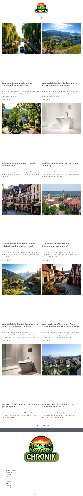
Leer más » (6, 99)
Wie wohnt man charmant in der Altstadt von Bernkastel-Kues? (18, 244)
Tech (7, 483)
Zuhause (9, 472)
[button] (41, 18)
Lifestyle (9, 477)
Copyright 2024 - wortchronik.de (41, 494)
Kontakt (9, 488)
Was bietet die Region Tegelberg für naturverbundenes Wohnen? (20, 325)
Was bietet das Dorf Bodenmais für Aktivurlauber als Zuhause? (60, 84)
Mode (8, 479)
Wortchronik (10, 470)
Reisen (8, 481)
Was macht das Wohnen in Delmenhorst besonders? (55, 244)
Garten (8, 474)
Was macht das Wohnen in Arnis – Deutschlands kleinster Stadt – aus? (60, 325)
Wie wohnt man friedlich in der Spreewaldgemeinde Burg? (17, 84)
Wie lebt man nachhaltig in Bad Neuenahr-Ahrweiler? (58, 405)
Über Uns (9, 485)
